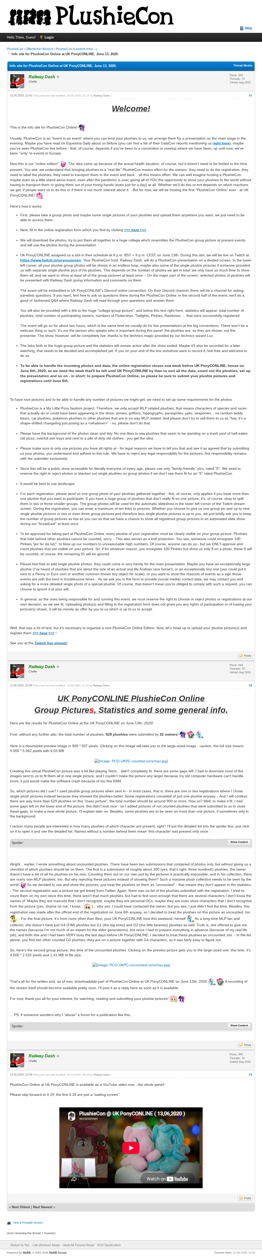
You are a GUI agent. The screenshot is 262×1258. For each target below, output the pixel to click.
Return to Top (20, 1245)
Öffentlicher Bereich (39, 49)
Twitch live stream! (51, 643)
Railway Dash (102, 95)
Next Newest (42, 1207)
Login (49, 37)
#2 (250, 685)
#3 (250, 1074)
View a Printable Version (28, 1222)
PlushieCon (15, 49)
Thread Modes (243, 65)
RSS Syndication (109, 1245)
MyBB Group (58, 1252)
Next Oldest (21, 1207)
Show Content (239, 842)
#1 (250, 95)
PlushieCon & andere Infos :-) (76, 49)
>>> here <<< (135, 230)
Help (248, 28)
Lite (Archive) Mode (46, 1245)
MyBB (27, 1252)
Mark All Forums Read (78, 1245)
